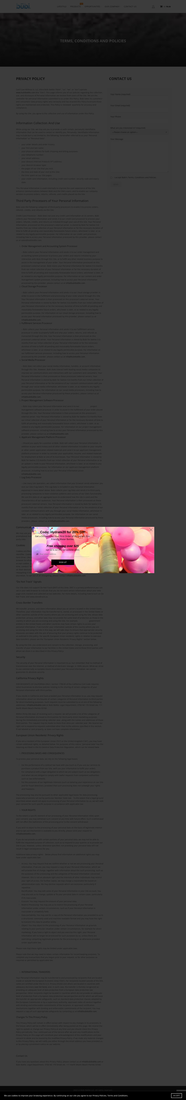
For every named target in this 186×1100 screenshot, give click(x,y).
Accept (176, 1095)
